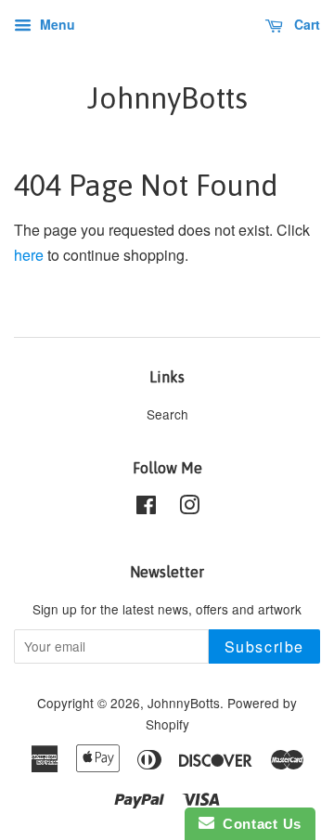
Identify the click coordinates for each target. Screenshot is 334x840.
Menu (55, 24)
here (29, 254)
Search (167, 414)
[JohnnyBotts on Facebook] (146, 507)
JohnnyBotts (167, 98)
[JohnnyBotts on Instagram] (189, 507)
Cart (305, 24)
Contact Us (258, 824)
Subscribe (264, 646)
